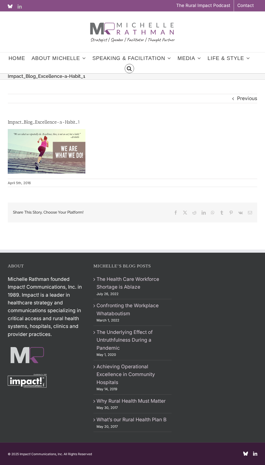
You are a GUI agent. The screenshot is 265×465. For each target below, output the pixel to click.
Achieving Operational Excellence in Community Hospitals (126, 374)
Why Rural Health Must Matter (131, 401)
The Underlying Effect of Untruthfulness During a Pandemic (125, 340)
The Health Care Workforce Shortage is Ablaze (128, 283)
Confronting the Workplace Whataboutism (128, 309)
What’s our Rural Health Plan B (131, 420)
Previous (247, 98)
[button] (129, 68)
